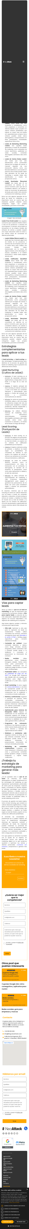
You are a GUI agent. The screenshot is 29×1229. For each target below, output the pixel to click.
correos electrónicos (13, 687)
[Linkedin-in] (9, 1133)
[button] (23, 61)
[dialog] (14, 1208)
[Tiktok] (12, 1133)
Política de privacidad (14, 1202)
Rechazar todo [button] (21, 1221)
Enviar (7, 953)
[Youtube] (14, 1133)
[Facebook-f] (3, 1133)
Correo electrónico (10, 870)
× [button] (27, 1189)
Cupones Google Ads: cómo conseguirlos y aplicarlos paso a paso (14, 986)
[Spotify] (17, 1133)
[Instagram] (6, 1133)
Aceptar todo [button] (7, 1221)
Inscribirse (20, 878)
